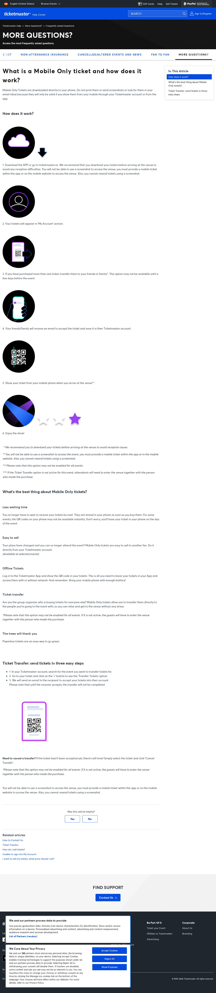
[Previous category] (4, 54)
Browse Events (49, 3)
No (90, 819)
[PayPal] (196, 4)
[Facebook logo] (5, 940)
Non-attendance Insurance (45, 54)
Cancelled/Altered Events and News (110, 54)
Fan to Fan (160, 54)
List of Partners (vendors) (23, 936)
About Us (187, 928)
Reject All (110, 958)
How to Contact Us (13, 840)
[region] (68, 952)
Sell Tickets (172, 3)
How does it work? (178, 76)
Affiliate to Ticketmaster (159, 933)
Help (160, 3)
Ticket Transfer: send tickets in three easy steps (187, 92)
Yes (72, 819)
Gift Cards (148, 3)
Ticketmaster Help (12, 25)
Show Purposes (110, 967)
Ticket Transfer (10, 844)
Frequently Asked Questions (60, 25)
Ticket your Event (156, 928)
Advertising (153, 939)
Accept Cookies (109, 950)
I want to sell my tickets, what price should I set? (28, 858)
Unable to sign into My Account (19, 854)
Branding (187, 933)
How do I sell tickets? (14, 849)
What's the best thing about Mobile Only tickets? (187, 83)
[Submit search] (186, 13)
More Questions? (33, 25)
